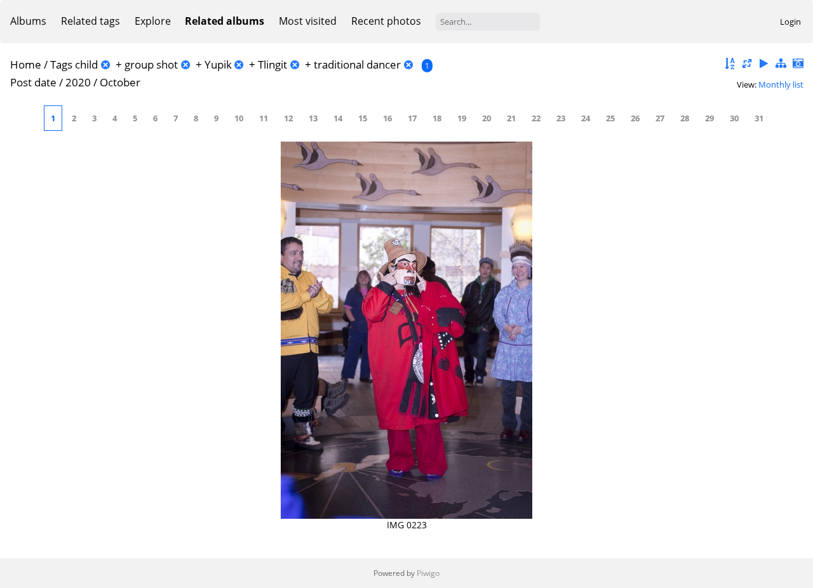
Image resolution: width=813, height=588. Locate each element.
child (86, 64)
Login (790, 21)
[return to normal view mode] (780, 64)
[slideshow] (764, 64)
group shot (151, 64)
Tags (61, 64)
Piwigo (428, 573)
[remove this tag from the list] (105, 64)
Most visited (308, 21)
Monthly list (780, 84)
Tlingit (272, 64)
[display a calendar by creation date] (797, 64)
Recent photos (386, 21)
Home (25, 64)
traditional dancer (357, 64)
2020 (78, 82)
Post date (33, 82)
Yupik (218, 64)
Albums (28, 21)
